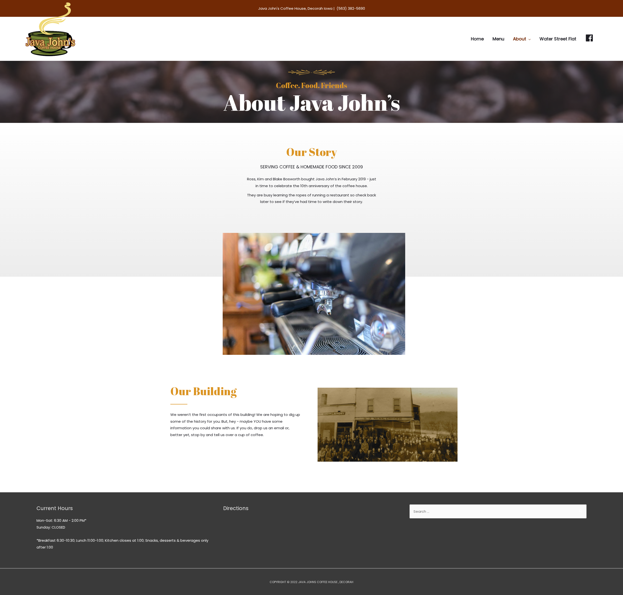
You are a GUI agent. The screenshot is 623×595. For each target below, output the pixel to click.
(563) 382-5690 (351, 8)
